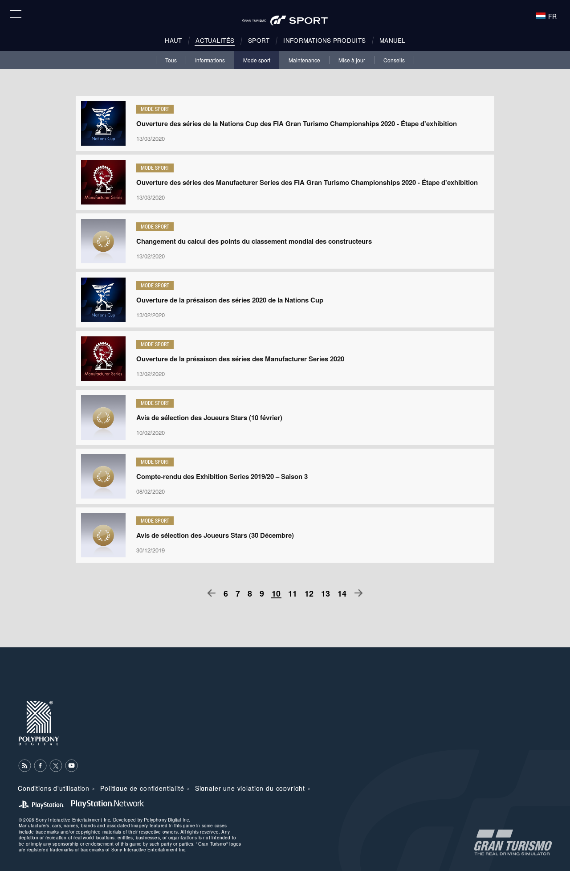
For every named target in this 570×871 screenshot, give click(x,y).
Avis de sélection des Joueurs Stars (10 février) (209, 417)
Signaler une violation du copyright (250, 788)
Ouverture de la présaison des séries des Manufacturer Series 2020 (240, 359)
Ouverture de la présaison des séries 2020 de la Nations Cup (229, 300)
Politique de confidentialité (142, 788)
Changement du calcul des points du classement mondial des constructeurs (254, 241)
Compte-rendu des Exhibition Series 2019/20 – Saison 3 (222, 476)
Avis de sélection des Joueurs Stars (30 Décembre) (215, 535)
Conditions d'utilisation (54, 788)
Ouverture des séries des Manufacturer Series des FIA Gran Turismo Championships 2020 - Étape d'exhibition (307, 182)
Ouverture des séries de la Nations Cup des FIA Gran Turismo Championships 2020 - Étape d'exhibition (296, 123)
